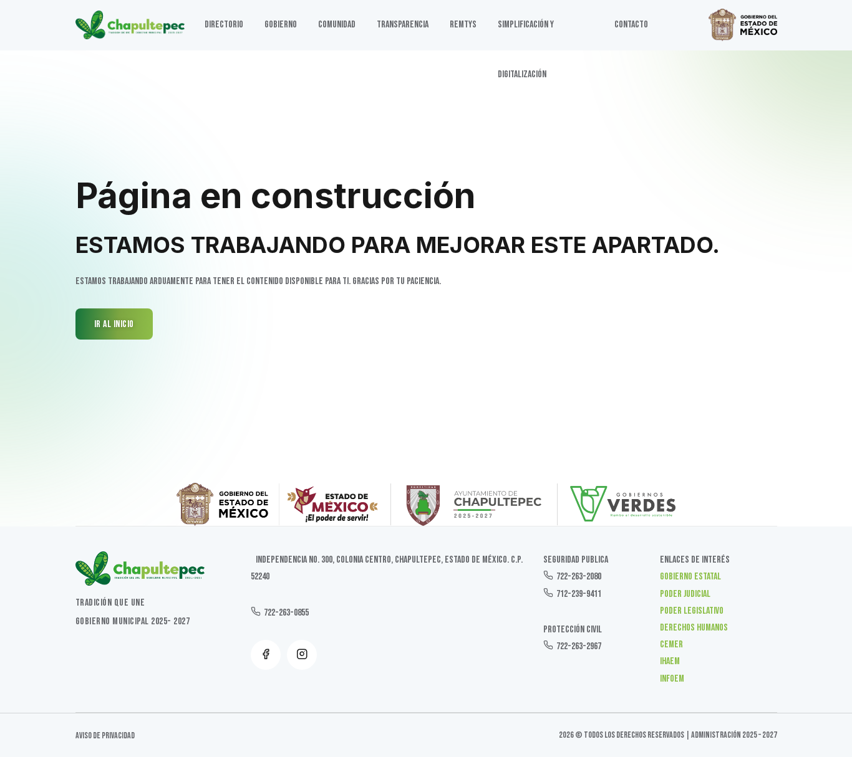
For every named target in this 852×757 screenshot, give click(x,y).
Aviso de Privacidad (105, 735)
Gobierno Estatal (690, 577)
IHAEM (670, 661)
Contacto (631, 25)
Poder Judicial (685, 594)
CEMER (671, 644)
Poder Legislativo (692, 611)
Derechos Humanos (694, 628)
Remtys (463, 25)
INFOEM (672, 679)
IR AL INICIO (114, 324)
